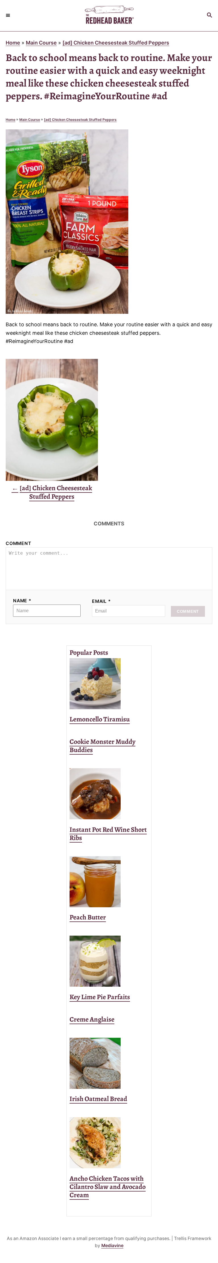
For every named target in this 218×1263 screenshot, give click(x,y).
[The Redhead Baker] (109, 15)
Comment (18, 543)
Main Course (41, 43)
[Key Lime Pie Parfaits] (109, 961)
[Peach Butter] (109, 881)
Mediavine (112, 1245)
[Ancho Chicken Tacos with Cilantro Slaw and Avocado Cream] (109, 1142)
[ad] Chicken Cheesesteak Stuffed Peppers (115, 43)
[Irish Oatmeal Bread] (109, 1063)
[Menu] (8, 16)
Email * (101, 601)
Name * (22, 600)
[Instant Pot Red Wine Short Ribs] (109, 793)
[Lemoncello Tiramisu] (109, 683)
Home (13, 43)
